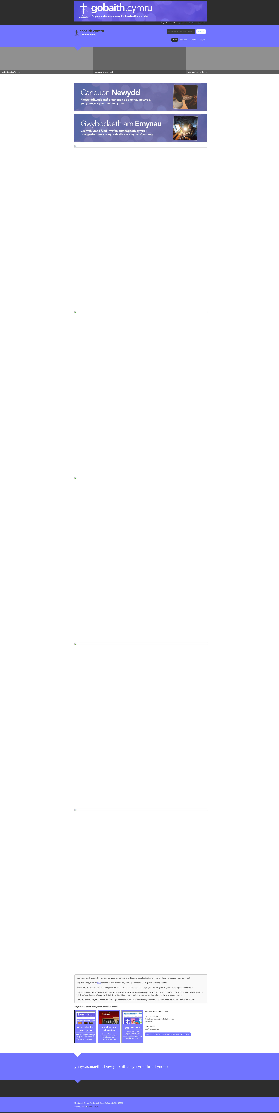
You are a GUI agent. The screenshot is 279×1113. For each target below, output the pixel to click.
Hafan (175, 40)
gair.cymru (201, 23)
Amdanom (183, 40)
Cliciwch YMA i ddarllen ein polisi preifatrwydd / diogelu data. (168, 1034)
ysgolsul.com (182, 23)
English (202, 40)
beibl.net (192, 23)
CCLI (99, 983)
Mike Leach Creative (92, 1106)
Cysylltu (193, 40)
